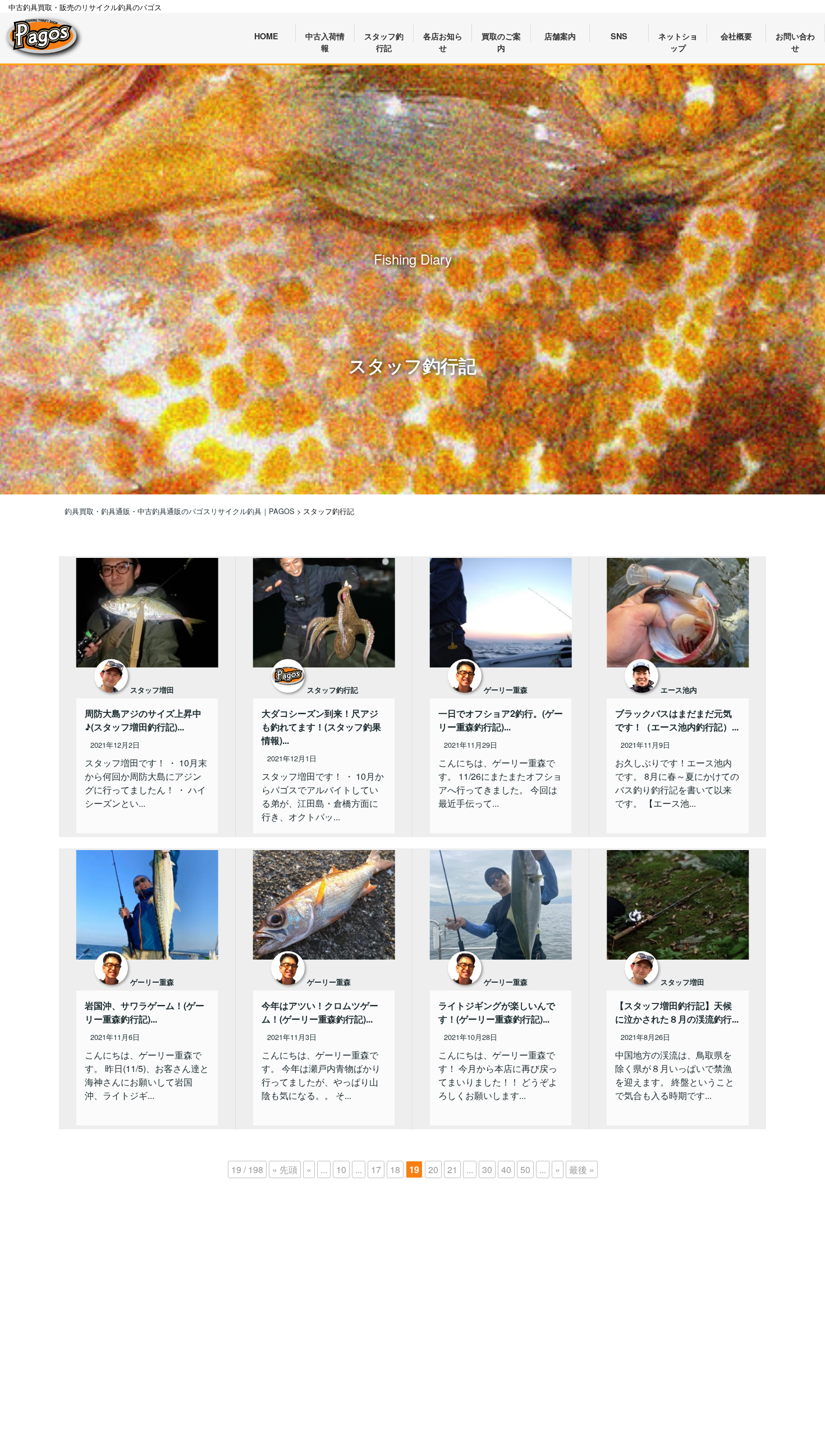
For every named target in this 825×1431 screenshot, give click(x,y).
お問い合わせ (795, 36)
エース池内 (679, 690)
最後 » (581, 1169)
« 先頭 (284, 1169)
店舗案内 (560, 36)
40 (506, 1169)
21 (452, 1169)
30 (487, 1169)
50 (525, 1169)
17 (376, 1169)
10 (341, 1169)
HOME (266, 36)
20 (433, 1169)
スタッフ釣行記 (332, 690)
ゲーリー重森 (506, 690)
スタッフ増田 (152, 690)
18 (395, 1169)
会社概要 (736, 36)
